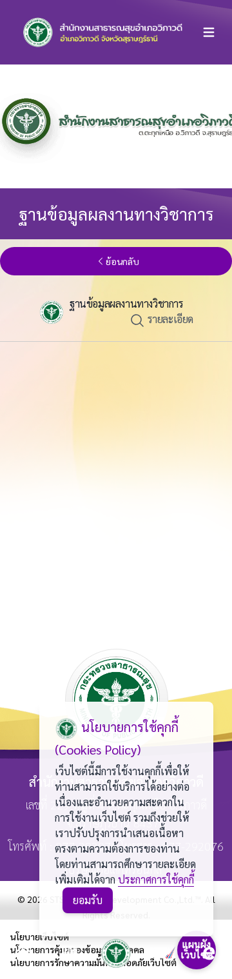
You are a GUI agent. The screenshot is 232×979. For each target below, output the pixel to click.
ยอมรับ (87, 900)
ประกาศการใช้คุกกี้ (156, 879)
